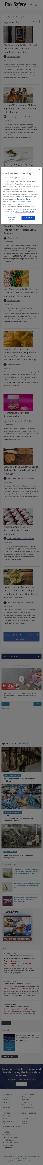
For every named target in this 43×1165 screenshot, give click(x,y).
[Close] (39, 170)
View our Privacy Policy (24, 212)
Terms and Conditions (25, 199)
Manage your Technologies (12, 218)
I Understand (28, 217)
